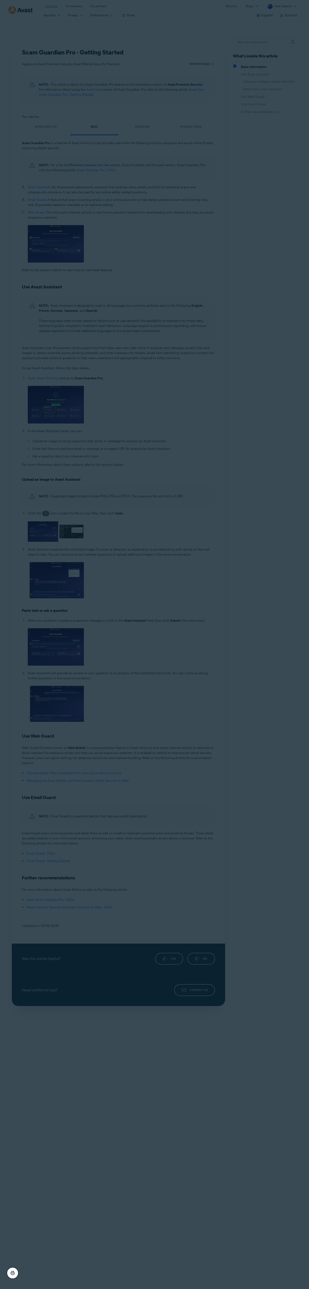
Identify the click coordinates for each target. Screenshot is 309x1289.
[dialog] (154, 644)
